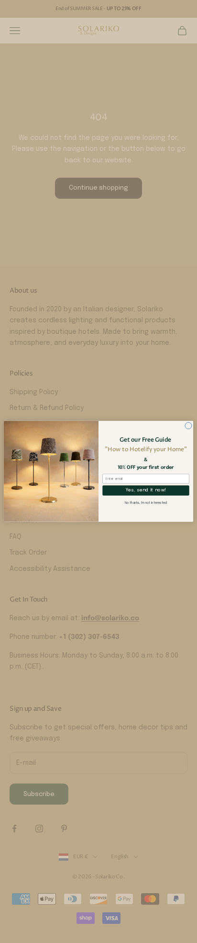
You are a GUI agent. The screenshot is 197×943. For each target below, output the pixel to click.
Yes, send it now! (146, 490)
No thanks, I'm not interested (146, 503)
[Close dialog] (188, 425)
